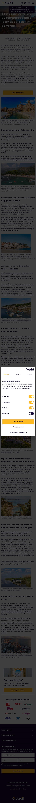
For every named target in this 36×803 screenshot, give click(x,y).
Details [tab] (18, 374)
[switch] (31, 402)
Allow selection (18, 427)
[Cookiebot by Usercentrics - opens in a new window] (26, 369)
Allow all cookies (18, 421)
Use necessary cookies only (18, 432)
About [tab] (30, 374)
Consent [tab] (6, 374)
